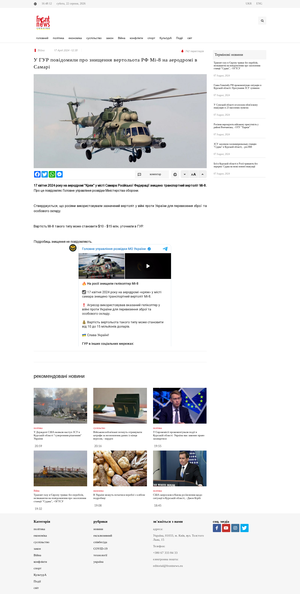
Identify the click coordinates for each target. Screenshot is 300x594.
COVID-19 (100, 548)
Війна (37, 555)
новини (98, 529)
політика (39, 529)
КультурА (40, 574)
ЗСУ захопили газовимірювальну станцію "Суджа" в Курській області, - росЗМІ (235, 145)
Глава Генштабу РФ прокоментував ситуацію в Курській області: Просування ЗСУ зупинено (237, 86)
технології (100, 555)
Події (37, 581)
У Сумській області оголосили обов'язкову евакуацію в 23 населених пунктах (236, 106)
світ (36, 588)
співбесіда (100, 542)
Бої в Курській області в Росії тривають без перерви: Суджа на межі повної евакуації (236, 165)
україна (98, 561)
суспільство (41, 542)
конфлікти (40, 561)
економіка (40, 535)
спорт (37, 568)
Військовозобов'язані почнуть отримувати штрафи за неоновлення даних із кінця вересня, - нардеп (117, 435)
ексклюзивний (102, 535)
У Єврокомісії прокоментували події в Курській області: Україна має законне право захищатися (178, 435)
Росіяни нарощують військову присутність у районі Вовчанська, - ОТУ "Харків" (236, 126)
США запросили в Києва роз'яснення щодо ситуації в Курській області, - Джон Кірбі (177, 496)
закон (37, 548)
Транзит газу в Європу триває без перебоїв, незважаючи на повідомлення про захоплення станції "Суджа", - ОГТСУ (60, 498)
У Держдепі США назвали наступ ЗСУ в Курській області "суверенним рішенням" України (57, 435)
